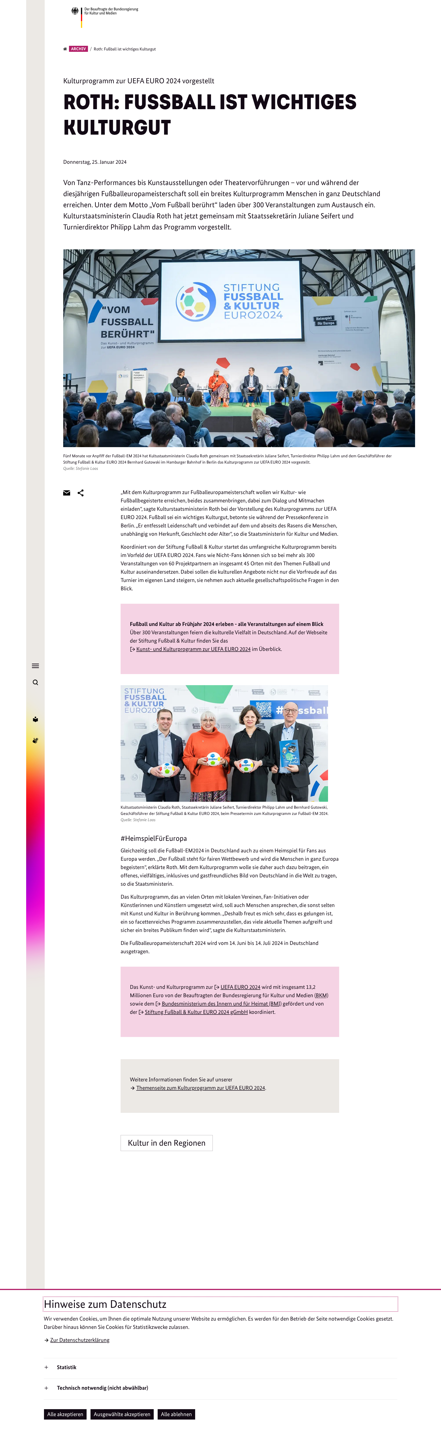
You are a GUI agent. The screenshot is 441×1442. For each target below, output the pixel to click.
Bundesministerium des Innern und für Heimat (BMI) (221, 1003)
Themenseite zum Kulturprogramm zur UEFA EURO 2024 (200, 1087)
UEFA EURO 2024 (240, 987)
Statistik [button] (66, 1367)
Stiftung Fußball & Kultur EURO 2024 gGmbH (196, 1012)
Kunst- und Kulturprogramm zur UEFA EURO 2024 (193, 649)
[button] (65, 1414)
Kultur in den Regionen (167, 1143)
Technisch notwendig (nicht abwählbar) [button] (102, 1387)
